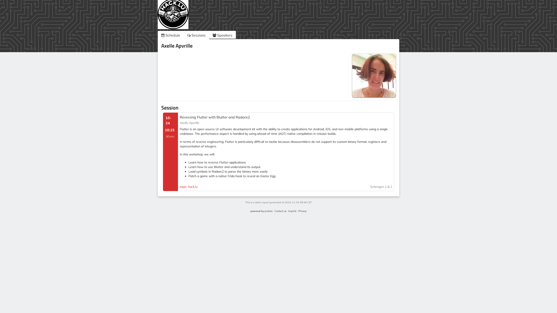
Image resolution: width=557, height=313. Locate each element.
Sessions (198, 35)
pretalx (269, 211)
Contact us (280, 211)
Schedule (172, 35)
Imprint (292, 211)
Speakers (224, 35)
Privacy (302, 211)
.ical (389, 46)
